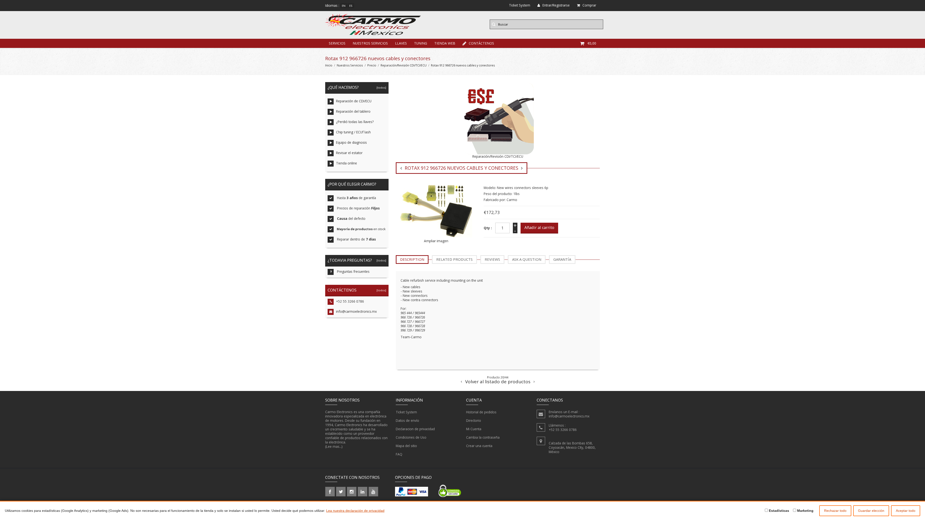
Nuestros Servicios (370, 43)
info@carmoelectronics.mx (356, 311)
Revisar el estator (349, 152)
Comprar (589, 5)
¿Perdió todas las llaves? (355, 121)
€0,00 (592, 43)
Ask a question (526, 259)
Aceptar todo (905, 511)
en (343, 5)
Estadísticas (778, 511)
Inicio (328, 65)
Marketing (804, 511)
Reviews (492, 259)
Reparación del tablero (353, 111)
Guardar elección (871, 511)
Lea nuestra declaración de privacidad (355, 511)
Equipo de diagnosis (351, 142)
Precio (371, 65)
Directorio (473, 420)
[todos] (380, 87)
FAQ (399, 454)
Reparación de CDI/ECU (353, 101)
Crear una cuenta (479, 445)
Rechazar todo (835, 511)
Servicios (337, 43)
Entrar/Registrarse (556, 5)
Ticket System (406, 412)
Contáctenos (481, 43)
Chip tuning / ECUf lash (353, 132)
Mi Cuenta (473, 429)
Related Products (454, 259)
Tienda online (346, 163)
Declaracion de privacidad (415, 429)
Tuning (420, 43)
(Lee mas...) (334, 446)
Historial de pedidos (481, 412)
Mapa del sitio (406, 445)
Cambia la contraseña (483, 437)
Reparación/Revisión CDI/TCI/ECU (404, 65)
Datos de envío (407, 420)
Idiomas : (332, 5)
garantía (562, 259)
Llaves (401, 43)
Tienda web (444, 43)
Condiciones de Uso (411, 437)
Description (412, 259)
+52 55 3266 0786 (350, 301)
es (350, 5)
